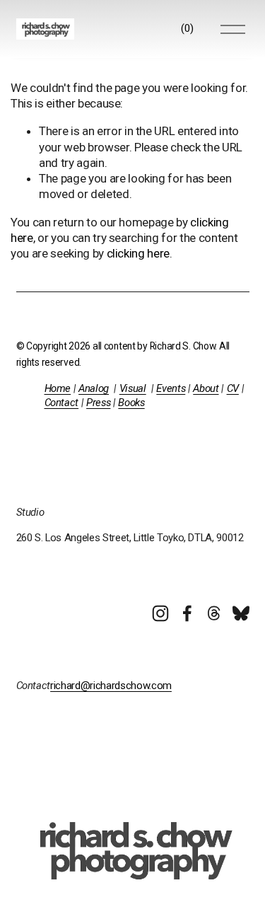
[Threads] (214, 613)
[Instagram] (160, 613)
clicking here (138, 253)
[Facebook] (187, 613)
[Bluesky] (240, 613)
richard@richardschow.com (111, 685)
